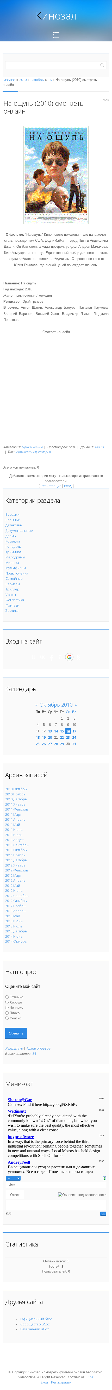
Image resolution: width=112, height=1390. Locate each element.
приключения (26, 452)
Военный (12, 520)
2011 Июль (13, 834)
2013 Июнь (14, 921)
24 (74, 737)
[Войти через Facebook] (51, 657)
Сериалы (12, 584)
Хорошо (16, 1002)
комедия (44, 452)
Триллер (12, 589)
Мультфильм (15, 567)
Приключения (32, 447)
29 (62, 743)
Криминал (13, 552)
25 (38, 743)
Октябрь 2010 (56, 704)
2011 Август (14, 839)
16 (50, 79)
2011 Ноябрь (15, 855)
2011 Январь (15, 804)
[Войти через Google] (69, 657)
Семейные (14, 578)
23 (68, 737)
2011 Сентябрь (17, 845)
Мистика (12, 562)
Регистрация (51, 485)
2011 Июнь (14, 829)
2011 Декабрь (16, 860)
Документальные (19, 530)
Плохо (15, 1013)
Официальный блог (36, 1319)
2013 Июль (13, 926)
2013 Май (12, 916)
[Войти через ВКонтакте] (42, 657)
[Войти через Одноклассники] (78, 657)
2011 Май (12, 824)
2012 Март (13, 875)
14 (56, 731)
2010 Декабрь (16, 799)
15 (62, 731)
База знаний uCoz (34, 1329)
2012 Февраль (16, 870)
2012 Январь (15, 865)
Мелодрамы (15, 557)
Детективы (13, 525)
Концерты (13, 546)
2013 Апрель (15, 910)
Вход (68, 485)
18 (38, 737)
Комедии (12, 541)
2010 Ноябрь (15, 794)
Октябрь (37, 79)
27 (50, 743)
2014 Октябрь (16, 941)
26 (44, 743)
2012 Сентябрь (17, 895)
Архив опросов (38, 1048)
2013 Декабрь (16, 931)
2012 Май (12, 885)
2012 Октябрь (16, 900)
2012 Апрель (15, 880)
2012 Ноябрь (15, 905)
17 (74, 731)
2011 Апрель (15, 819)
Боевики (12, 514)
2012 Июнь (14, 890)
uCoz (89, 1377)
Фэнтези (12, 605)
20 (50, 737)
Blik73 (99, 447)
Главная (9, 79)
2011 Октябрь (16, 849)
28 (56, 743)
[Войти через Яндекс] (60, 657)
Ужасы (10, 594)
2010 (23, 79)
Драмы (10, 535)
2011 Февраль (16, 809)
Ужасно (15, 1018)
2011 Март (13, 814)
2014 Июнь (14, 936)
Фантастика (14, 599)
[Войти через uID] (34, 657)
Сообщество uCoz (35, 1324)
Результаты (14, 1048)
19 (44, 737)
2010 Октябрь (16, 789)
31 (74, 743)
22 (62, 737)
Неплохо (16, 1007)
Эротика (11, 610)
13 (50, 731)
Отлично (16, 997)
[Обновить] (104, 1178)
